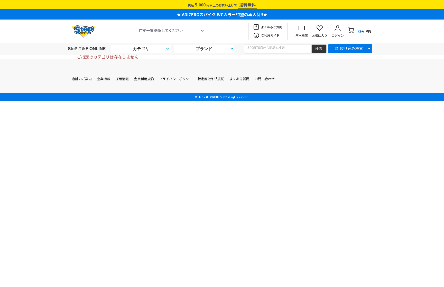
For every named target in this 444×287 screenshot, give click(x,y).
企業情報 (103, 78)
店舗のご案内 (82, 78)
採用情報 (122, 78)
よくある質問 (239, 78)
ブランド (204, 49)
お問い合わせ (265, 78)
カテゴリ (141, 49)
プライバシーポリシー (175, 78)
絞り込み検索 (351, 48)
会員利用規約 (144, 78)
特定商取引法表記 (211, 78)
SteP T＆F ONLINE (87, 49)
